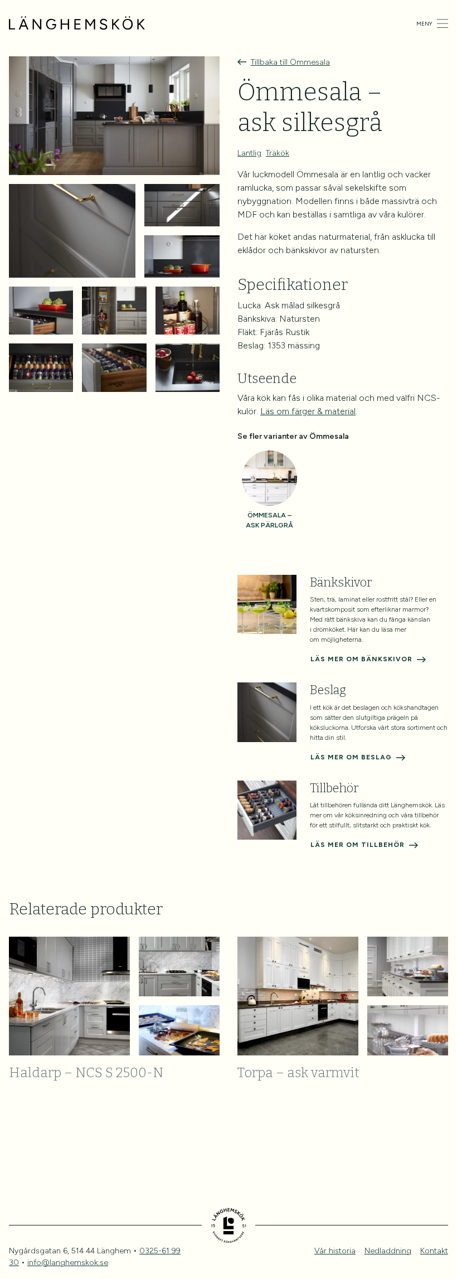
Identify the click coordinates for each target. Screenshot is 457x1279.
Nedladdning (387, 1251)
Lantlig (249, 153)
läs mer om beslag (351, 757)
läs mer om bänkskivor (361, 659)
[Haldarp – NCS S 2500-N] (114, 996)
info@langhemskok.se (67, 1262)
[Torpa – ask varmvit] (342, 996)
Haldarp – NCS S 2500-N (86, 1073)
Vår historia (335, 1251)
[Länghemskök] (77, 23)
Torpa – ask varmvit (298, 1073)
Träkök (277, 153)
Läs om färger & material (308, 411)
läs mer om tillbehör (357, 845)
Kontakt (434, 1251)
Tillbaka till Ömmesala (290, 62)
